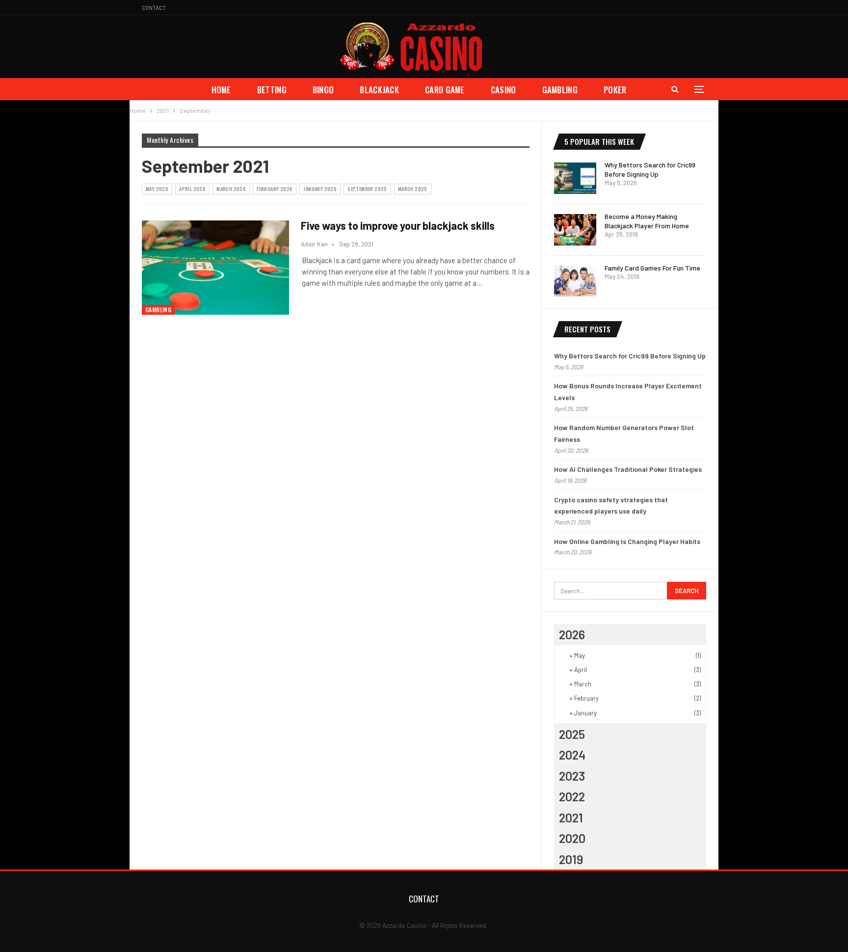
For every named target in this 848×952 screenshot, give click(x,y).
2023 (572, 775)
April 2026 (192, 188)
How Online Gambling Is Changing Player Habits (627, 541)
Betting (272, 89)
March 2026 (231, 188)
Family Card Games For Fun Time (652, 268)
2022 (572, 796)
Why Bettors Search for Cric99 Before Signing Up (630, 356)
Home (221, 89)
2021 (571, 817)
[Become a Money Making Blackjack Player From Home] (575, 229)
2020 (572, 838)
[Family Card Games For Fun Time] (575, 281)
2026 (572, 634)
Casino (503, 89)
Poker (615, 89)
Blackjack (379, 89)
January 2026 (320, 188)
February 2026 (274, 188)
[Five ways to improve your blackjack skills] (215, 267)
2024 (572, 754)
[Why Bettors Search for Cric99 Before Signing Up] (575, 178)
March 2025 (412, 188)
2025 (572, 734)
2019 (571, 859)
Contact (154, 7)
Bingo (323, 89)
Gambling (560, 89)
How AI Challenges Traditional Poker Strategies (628, 469)
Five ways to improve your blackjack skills (398, 225)
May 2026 (157, 188)
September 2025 (367, 188)
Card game (445, 89)
